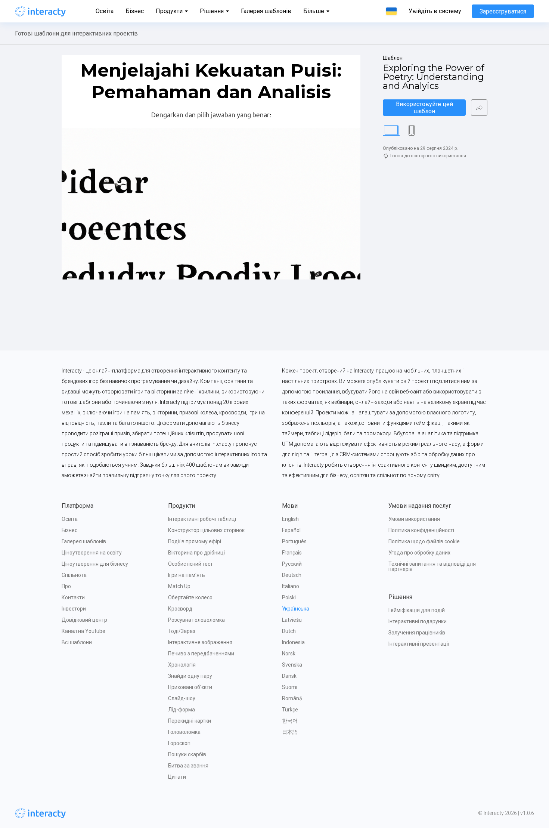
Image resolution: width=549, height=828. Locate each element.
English (290, 519)
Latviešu (292, 620)
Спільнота (74, 575)
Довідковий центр (84, 620)
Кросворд (180, 609)
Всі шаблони (77, 642)
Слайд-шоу (181, 698)
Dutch (289, 631)
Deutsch (291, 575)
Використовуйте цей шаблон (425, 108)
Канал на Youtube (83, 631)
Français (292, 553)
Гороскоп (179, 743)
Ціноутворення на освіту (92, 553)
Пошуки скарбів (187, 754)
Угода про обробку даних (419, 553)
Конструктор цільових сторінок (206, 530)
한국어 (290, 721)
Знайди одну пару (190, 676)
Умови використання (414, 519)
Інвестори (74, 609)
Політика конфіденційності (421, 530)
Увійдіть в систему (435, 11)
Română (292, 698)
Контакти (73, 597)
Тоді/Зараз (181, 631)
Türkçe (290, 710)
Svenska (292, 665)
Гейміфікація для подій (416, 610)
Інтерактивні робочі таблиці (202, 519)
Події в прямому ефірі (194, 541)
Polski (289, 597)
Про (66, 586)
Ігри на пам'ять (186, 575)
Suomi (289, 687)
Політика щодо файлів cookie (424, 541)
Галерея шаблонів (266, 11)
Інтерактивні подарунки (417, 621)
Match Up (179, 586)
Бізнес (134, 11)
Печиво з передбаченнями (201, 653)
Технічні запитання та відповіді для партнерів (432, 566)
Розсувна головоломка (196, 620)
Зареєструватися (503, 11)
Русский (292, 564)
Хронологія (182, 665)
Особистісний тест (190, 564)
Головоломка (184, 732)
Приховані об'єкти (190, 687)
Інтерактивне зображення (200, 642)
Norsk (288, 653)
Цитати (177, 777)
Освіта (105, 11)
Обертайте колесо (190, 597)
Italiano (290, 586)
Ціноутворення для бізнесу (95, 564)
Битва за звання (188, 766)
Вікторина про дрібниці (196, 553)
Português (294, 541)
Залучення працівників (416, 633)
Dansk (289, 676)
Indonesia (293, 642)
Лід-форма (181, 710)
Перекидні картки (189, 721)
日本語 (290, 732)
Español (291, 530)
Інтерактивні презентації (418, 644)
